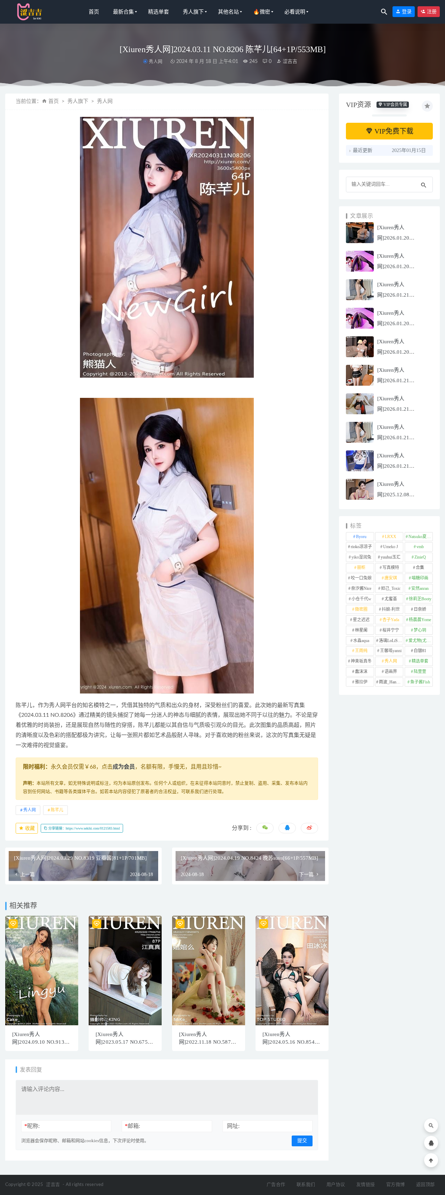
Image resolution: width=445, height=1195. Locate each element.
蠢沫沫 (361, 671)
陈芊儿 (57, 810)
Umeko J (390, 546)
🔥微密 (261, 12)
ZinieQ (420, 557)
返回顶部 (425, 1184)
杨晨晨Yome (420, 619)
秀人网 (155, 61)
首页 (94, 12)
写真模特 (390, 567)
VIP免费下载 (393, 131)
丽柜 (361, 567)
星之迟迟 (361, 619)
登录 (406, 11)
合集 (420, 567)
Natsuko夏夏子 (420, 536)
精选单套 (158, 12)
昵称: (32, 1126)
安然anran (420, 588)
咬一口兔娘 (361, 578)
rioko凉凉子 (361, 546)
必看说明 (294, 12)
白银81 (420, 650)
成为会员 (124, 767)
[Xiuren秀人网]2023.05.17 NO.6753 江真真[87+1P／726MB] (123, 1042)
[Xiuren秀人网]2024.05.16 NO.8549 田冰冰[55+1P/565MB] (289, 1042)
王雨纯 (361, 650)
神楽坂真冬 (361, 661)
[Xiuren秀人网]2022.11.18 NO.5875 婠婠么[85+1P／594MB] (207, 1042)
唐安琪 (391, 578)
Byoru (361, 536)
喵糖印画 (420, 578)
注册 (431, 11)
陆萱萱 (420, 671)
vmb (420, 546)
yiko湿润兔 (361, 557)
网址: (233, 1126)
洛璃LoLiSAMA (391, 640)
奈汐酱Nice (361, 588)
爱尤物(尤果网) (420, 640)
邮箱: (132, 1126)
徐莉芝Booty (420, 598)
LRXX (390, 536)
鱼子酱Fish (420, 682)
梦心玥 (420, 630)
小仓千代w (361, 598)
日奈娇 (420, 609)
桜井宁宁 (390, 630)
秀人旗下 (193, 12)
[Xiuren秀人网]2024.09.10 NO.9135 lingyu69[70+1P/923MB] (40, 1042)
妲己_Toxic (390, 588)
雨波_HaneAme (391, 682)
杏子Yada (390, 619)
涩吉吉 (289, 61)
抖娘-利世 (391, 609)
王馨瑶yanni (391, 650)
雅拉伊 (361, 682)
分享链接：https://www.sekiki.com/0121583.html (83, 828)
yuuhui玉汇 (390, 557)
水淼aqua (361, 640)
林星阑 (361, 630)
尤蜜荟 (391, 598)
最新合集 (123, 12)
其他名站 (228, 12)
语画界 (391, 671)
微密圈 (361, 609)
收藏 (29, 828)
